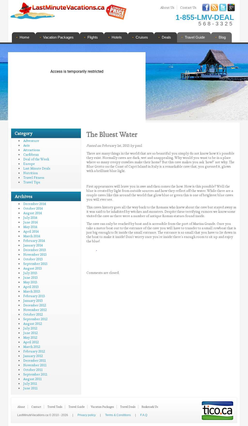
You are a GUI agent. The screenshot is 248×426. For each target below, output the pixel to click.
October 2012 (33, 314)
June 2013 (30, 277)
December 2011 (34, 360)
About (21, 407)
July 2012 (30, 328)
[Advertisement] (191, 84)
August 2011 (32, 379)
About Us (167, 7)
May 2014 (30, 227)
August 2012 (32, 323)
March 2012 (31, 346)
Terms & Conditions (118, 415)
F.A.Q (143, 415)
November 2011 (34, 365)
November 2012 (35, 310)
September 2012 (35, 319)
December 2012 (34, 305)
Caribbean (31, 154)
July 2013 (30, 273)
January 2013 (33, 300)
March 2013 (31, 291)
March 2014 (31, 236)
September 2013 (35, 264)
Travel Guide (195, 37)
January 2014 (33, 245)
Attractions (31, 150)
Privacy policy (87, 415)
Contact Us (188, 7)
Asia (26, 145)
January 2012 (33, 356)
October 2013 (33, 259)
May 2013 (30, 282)
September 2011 (35, 374)
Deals (166, 37)
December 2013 (34, 250)
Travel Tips (31, 182)
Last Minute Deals (36, 168)
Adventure (31, 141)
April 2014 (31, 231)
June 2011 (30, 388)
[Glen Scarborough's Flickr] (96, 249)
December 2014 (34, 204)
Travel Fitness (33, 177)
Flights (92, 37)
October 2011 (33, 370)
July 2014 (30, 217)
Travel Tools (54, 407)
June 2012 (30, 333)
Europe (29, 164)
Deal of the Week (36, 159)
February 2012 (34, 351)
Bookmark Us (150, 407)
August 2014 (32, 213)
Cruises (142, 37)
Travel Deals (127, 407)
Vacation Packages (58, 37)
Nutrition (30, 173)
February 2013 (34, 296)
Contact (36, 407)
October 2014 (33, 208)
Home (24, 37)
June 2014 (30, 222)
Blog (222, 37)
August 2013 (32, 268)
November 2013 (35, 254)
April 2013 (31, 287)
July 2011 (30, 383)
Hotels (117, 37)
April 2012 (31, 342)
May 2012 (30, 337)
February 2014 (34, 240)
